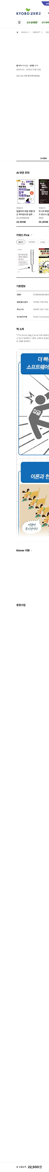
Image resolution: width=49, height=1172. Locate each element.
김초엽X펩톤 (32, 22)
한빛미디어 (20, 70)
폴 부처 (19, 66)
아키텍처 (31, 242)
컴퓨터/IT (36, 32)
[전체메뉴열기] (19, 22)
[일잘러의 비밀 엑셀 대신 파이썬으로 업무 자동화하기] (26, 200)
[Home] (17, 32)
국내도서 (24, 32)
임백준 (32, 66)
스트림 (42, 242)
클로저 (20, 242)
